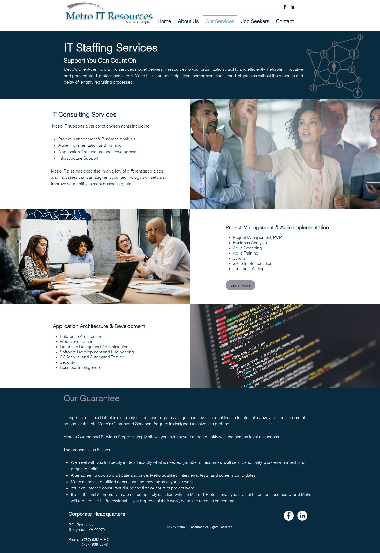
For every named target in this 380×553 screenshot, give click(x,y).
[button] (240, 285)
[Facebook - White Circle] (289, 516)
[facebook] (284, 7)
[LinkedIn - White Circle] (302, 516)
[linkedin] (292, 7)
